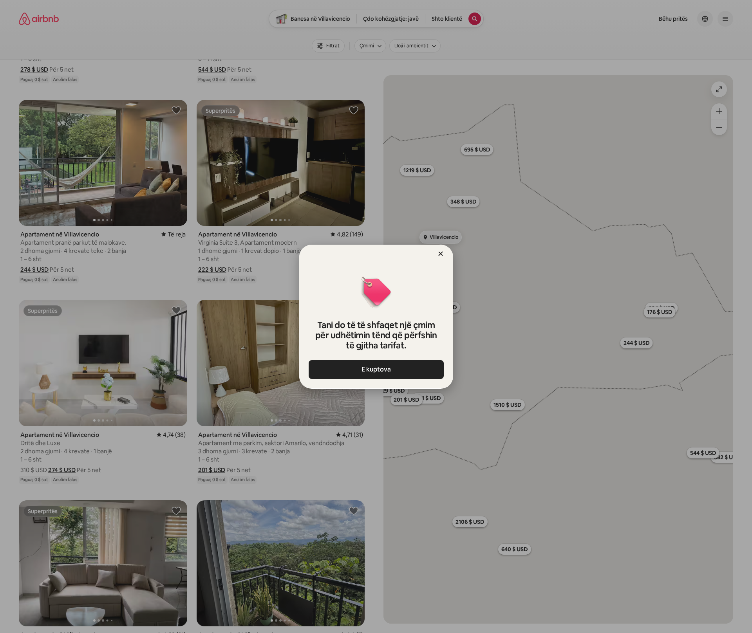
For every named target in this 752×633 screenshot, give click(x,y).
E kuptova (376, 369)
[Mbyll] (440, 254)
